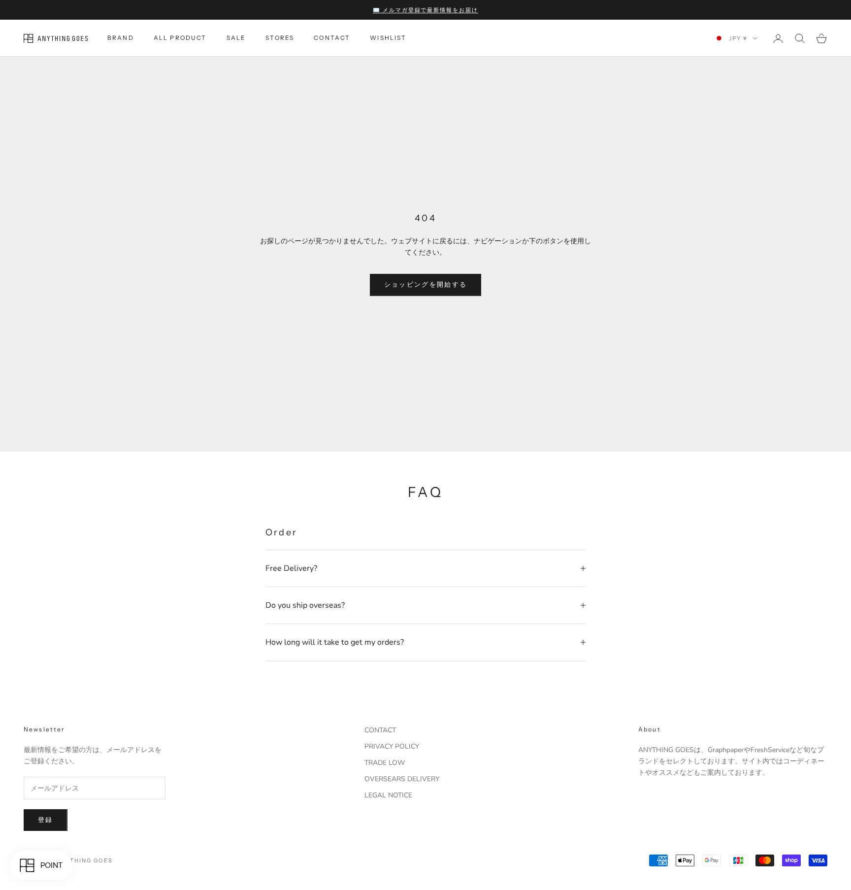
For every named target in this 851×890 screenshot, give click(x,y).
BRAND (120, 38)
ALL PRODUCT (180, 38)
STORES (279, 38)
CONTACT (332, 38)
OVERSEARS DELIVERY (401, 779)
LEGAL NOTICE (388, 795)
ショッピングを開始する (425, 284)
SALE (236, 38)
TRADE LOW (384, 762)
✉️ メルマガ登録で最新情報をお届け (426, 9)
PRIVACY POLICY (391, 746)
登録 (45, 820)
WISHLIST (388, 38)
